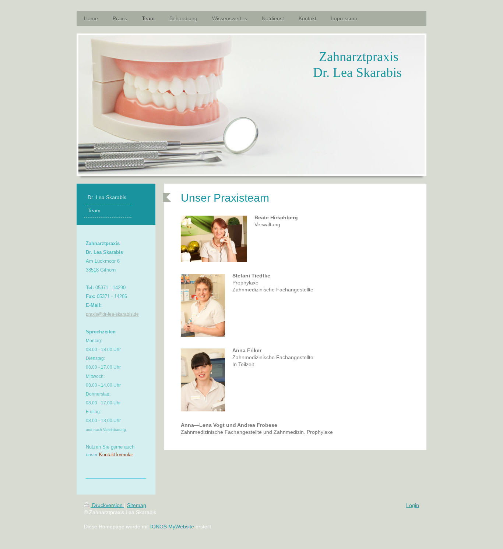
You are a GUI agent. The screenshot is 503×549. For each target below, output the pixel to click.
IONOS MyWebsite (172, 526)
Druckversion (107, 505)
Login (412, 505)
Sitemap (136, 505)
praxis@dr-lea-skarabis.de (112, 314)
